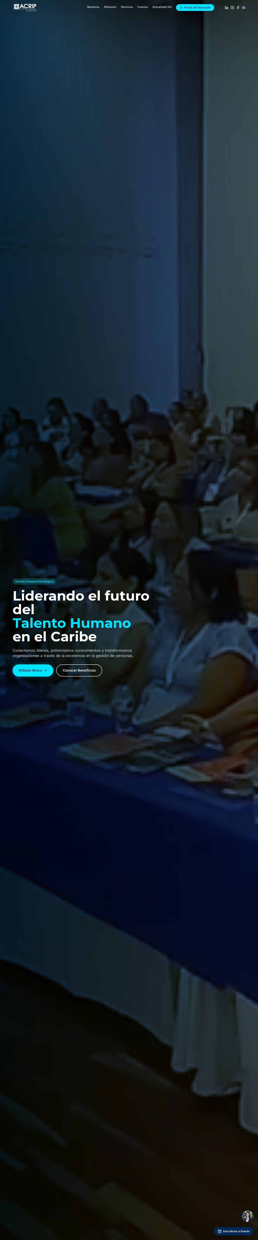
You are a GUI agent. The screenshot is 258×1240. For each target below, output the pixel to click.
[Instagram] (232, 7)
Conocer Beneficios (79, 670)
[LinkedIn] (226, 7)
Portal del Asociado (197, 7)
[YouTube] (243, 7)
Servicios (127, 7)
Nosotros (93, 7)
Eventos (142, 7)
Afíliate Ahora (30, 670)
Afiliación (110, 7)
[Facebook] (238, 7)
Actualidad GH (162, 7)
